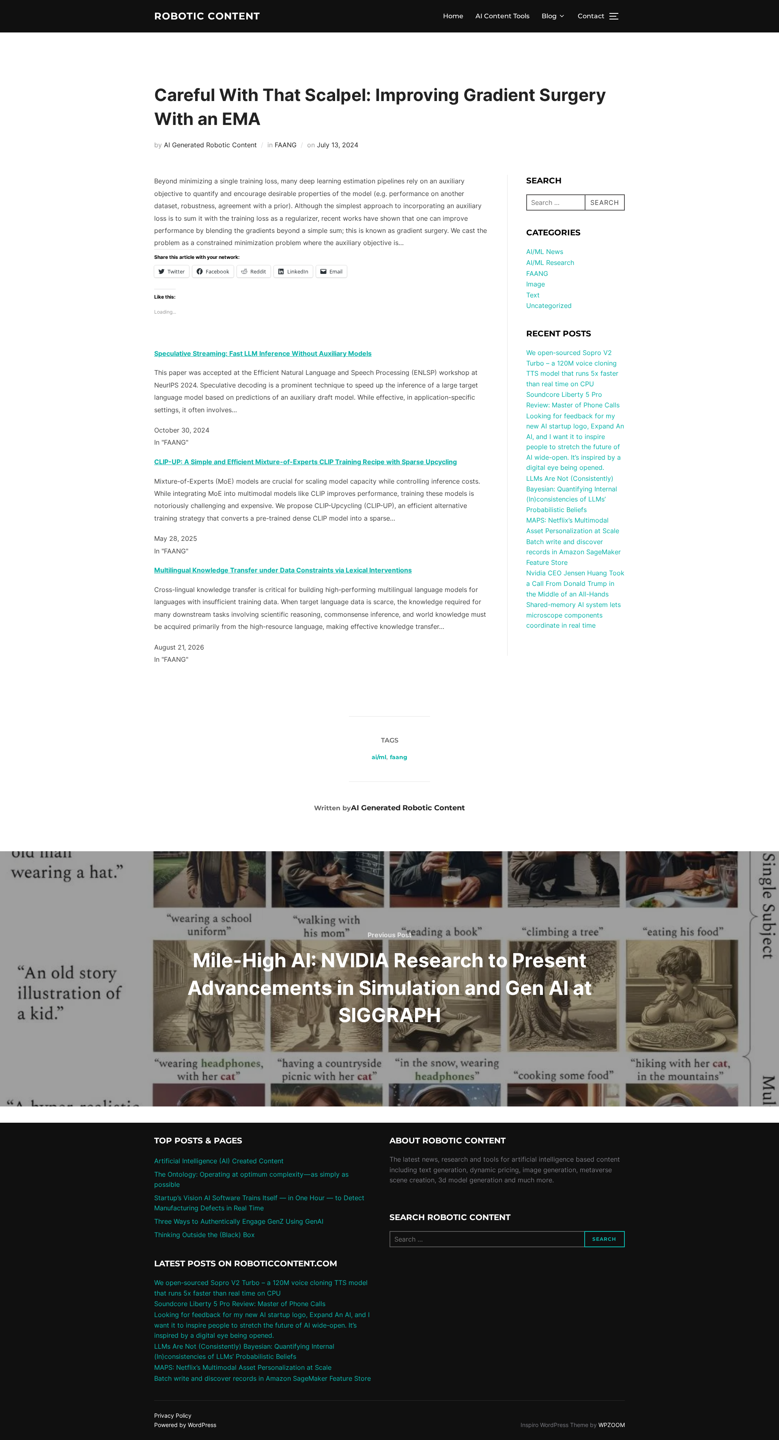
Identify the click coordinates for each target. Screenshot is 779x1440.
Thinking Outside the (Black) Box (204, 1235)
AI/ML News (544, 252)
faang (398, 757)
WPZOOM (611, 1424)
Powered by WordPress (185, 1424)
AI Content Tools (502, 16)
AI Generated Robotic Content (210, 145)
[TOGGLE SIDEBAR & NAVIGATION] (617, 16)
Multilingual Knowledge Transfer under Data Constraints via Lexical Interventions (283, 570)
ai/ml (379, 757)
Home (453, 16)
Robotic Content (207, 16)
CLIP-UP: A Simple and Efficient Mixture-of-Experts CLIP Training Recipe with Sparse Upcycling (305, 462)
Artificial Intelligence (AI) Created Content (219, 1161)
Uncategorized (549, 305)
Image (535, 284)
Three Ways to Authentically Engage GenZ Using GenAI (238, 1221)
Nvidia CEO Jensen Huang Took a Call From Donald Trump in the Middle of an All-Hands (575, 583)
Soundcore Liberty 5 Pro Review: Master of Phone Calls (239, 1304)
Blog (549, 16)
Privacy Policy (173, 1415)
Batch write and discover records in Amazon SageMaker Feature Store (573, 552)
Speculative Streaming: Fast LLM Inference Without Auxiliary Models (263, 353)
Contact (591, 16)
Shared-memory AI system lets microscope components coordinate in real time (573, 615)
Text (533, 295)
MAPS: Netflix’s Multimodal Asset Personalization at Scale (242, 1367)
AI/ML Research (550, 262)
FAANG (286, 145)
